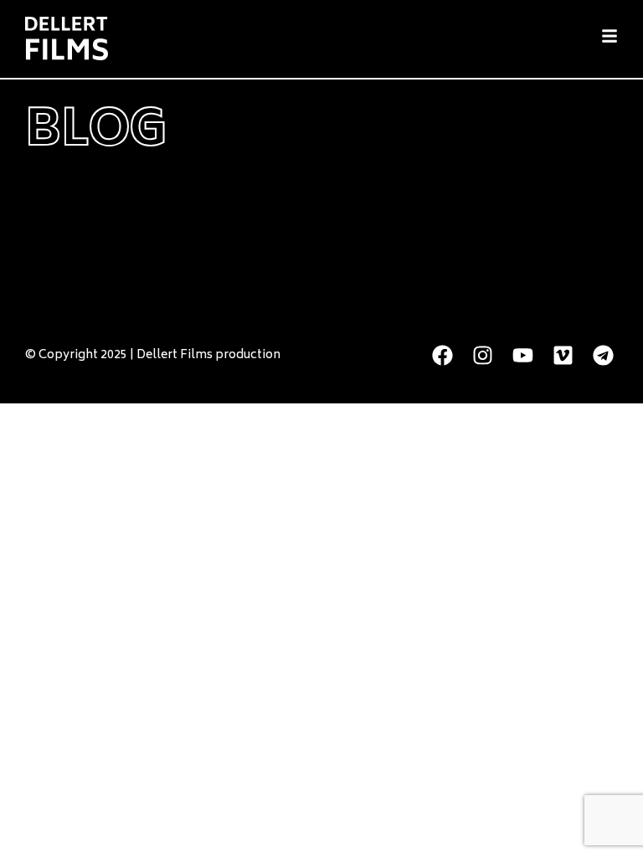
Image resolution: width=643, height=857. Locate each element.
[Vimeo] (563, 355)
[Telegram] (603, 355)
